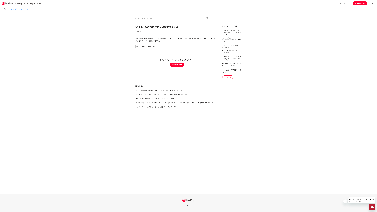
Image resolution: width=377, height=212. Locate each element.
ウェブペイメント (23, 9)
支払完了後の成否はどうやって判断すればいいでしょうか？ (155, 99)
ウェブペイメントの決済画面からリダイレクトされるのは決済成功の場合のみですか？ (164, 94)
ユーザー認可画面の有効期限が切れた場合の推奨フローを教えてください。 (160, 90)
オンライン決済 (13, 9)
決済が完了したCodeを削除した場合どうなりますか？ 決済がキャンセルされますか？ (232, 58)
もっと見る (228, 77)
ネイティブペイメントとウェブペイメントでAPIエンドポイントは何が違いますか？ (231, 32)
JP (372, 3)
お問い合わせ (360, 3)
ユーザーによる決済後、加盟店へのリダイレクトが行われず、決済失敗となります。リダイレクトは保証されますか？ (174, 103)
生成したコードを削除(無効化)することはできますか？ (231, 46)
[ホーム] (5, 9)
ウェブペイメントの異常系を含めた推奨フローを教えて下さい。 (156, 107)
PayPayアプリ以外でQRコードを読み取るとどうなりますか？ (231, 64)
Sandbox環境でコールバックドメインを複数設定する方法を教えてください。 (231, 39)
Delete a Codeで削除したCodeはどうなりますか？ (231, 51)
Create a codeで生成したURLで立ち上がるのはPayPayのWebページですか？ (231, 70)
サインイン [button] (346, 3)
